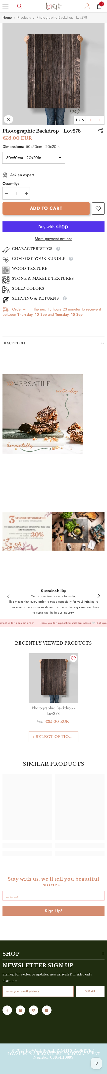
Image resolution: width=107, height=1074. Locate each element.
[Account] (87, 6)
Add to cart (46, 208)
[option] (53, 74)
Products (24, 17)
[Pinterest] (33, 1010)
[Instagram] (20, 1010)
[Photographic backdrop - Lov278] (53, 678)
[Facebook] (7, 1010)
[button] (90, 120)
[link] (98, 208)
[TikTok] (47, 1010)
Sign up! (53, 911)
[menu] (5, 6)
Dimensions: (30, 146)
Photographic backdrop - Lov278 (53, 710)
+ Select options (54, 736)
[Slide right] (99, 596)
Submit (90, 991)
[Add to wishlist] (73, 658)
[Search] (20, 6)
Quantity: (10, 183)
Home (7, 17)
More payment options (53, 238)
